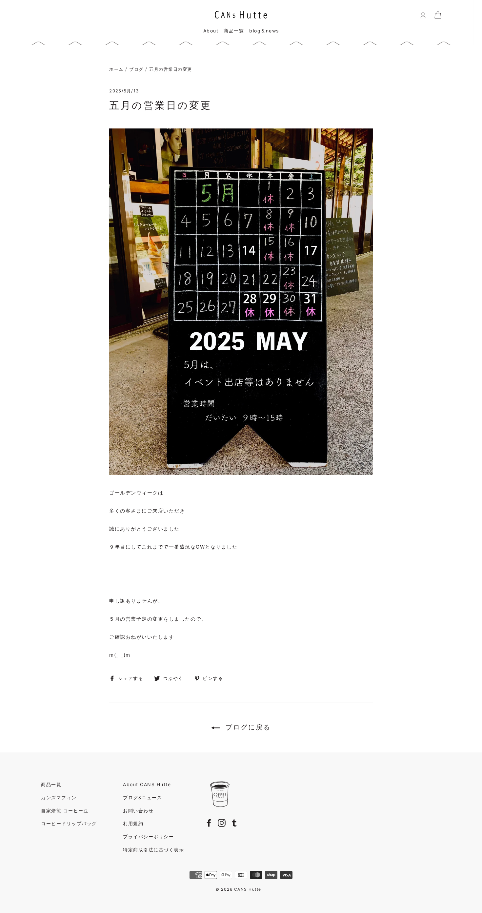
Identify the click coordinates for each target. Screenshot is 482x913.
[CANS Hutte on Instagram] (222, 822)
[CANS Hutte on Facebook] (209, 822)
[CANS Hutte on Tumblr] (234, 822)
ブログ (136, 69)
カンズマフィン (59, 797)
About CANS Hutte (147, 784)
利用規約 (133, 823)
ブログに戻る (247, 727)
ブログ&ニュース (142, 797)
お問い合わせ (138, 810)
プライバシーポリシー (148, 836)
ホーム (116, 69)
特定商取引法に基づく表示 (153, 849)
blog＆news (264, 30)
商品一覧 (234, 30)
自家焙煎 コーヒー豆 (65, 810)
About (211, 30)
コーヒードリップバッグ (69, 823)
